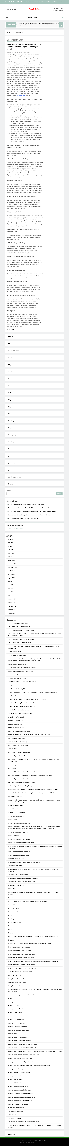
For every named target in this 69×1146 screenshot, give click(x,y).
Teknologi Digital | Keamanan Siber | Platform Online (22, 1044)
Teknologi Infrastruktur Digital (16, 1069)
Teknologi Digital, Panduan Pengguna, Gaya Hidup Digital (23, 1055)
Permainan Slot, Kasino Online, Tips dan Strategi (21, 881)
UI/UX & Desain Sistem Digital (16, 1111)
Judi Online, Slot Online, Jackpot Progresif (19, 731)
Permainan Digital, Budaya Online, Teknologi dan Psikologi (24, 862)
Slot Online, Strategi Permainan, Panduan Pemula (21, 964)
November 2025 (12, 567)
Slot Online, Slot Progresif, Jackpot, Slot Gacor (21, 957)
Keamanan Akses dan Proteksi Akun (18, 745)
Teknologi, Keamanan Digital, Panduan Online (20, 1093)
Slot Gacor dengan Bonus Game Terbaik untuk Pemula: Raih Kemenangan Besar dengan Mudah (24, 46)
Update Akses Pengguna (14, 1118)
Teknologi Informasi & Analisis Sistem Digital (20, 1058)
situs (9, 379)
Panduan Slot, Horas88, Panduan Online (19, 839)
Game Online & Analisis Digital (16, 689)
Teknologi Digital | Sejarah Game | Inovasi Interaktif (22, 1048)
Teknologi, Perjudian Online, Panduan (18, 1104)
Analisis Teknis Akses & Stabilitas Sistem (19, 642)
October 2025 (11, 571)
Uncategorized (12, 1115)
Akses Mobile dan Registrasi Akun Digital (19, 626)
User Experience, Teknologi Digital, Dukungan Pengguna (23, 1122)
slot (9, 414)
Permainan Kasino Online (15, 865)
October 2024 (11, 613)
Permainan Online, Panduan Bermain (18, 875)
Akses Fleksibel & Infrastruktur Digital (18, 623)
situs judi (10, 897)
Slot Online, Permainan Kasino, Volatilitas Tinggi (21, 954)
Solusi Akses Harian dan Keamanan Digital (20, 972)
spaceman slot (12, 456)
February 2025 (11, 599)
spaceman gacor (12, 463)
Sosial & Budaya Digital (14, 975)
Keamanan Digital (13, 749)
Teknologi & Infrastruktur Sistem (17, 1009)
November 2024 (12, 609)
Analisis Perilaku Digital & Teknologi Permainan (21, 630)
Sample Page (32, 17)
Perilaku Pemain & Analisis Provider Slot (19, 851)
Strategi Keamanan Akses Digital (17, 982)
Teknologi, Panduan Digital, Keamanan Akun (20, 1100)
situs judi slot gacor (13, 908)
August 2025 (11, 578)
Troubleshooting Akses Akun (16, 1107)
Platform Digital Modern (14, 889)
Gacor (12, 393)
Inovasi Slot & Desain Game (15, 720)
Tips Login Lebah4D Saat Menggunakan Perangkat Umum (24, 518)
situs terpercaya (12, 435)
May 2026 (10, 546)
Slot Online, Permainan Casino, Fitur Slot (19, 947)
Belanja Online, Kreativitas (15, 651)
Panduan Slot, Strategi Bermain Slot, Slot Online (21, 842)
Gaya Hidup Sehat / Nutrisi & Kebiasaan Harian (21, 713)
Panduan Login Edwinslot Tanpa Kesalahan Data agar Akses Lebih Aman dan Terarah (32, 511)
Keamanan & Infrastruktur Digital (17, 738)
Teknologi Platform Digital (15, 1079)
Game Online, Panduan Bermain (16, 696)
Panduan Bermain (12, 819)
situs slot (10, 358)
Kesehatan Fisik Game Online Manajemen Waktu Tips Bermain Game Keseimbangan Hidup (33, 789)
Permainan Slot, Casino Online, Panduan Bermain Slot (23, 878)
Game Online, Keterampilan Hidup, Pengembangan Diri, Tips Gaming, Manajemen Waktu (32, 692)
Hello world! (28, 529)
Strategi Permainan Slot (14, 986)
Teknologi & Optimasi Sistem (16, 1019)
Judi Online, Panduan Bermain (16, 727)
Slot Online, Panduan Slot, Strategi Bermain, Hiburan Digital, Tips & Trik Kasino (29, 943)
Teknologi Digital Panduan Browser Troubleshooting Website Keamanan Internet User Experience (35, 1051)
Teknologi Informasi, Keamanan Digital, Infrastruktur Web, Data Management (29, 1065)
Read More (10, 329)
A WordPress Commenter (15, 529)
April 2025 (10, 592)
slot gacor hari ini (13, 400)
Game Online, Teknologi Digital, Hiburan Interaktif (21, 703)
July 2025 (10, 581)
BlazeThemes (31, 1142)
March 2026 (11, 553)
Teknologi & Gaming (13, 1005)
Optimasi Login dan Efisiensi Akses (18, 812)
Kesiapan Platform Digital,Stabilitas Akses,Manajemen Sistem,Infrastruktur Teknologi (32, 793)
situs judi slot (11, 905)
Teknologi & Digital (13, 1002)
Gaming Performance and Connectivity (18, 710)
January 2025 (11, 602)
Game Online (11, 685)
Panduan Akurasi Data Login (15, 816)
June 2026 (10, 542)
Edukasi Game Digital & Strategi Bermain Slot (20, 671)
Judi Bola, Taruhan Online (15, 724)
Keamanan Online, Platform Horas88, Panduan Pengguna (23, 772)
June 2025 (10, 585)
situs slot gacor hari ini (14, 477)
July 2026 (10, 539)
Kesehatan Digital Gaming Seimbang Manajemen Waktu (23, 786)
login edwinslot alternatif (15, 796)
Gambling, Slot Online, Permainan (17, 678)
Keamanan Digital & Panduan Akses (18, 756)
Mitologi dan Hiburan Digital (15, 805)
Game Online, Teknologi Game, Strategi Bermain (21, 706)
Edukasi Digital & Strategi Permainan (18, 664)
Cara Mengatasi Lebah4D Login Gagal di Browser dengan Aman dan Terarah (42, 2)
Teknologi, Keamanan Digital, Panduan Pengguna (21, 1097)
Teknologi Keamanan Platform (16, 1076)
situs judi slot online (13, 912)
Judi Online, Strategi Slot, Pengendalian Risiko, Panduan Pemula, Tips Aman (29, 734)
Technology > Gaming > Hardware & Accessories (21, 995)
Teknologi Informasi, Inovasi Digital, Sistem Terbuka (22, 1062)
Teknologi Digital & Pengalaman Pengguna (19, 1040)
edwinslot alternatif (13, 675)
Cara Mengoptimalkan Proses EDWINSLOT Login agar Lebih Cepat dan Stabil (34, 24)
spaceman (10, 470)
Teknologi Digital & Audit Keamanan (18, 1037)
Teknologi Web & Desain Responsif (17, 1083)
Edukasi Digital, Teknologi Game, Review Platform (22, 667)
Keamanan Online (12, 768)
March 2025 (11, 595)
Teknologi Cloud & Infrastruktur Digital (18, 1030)
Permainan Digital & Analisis (16, 858)
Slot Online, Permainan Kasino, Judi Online (19, 950)
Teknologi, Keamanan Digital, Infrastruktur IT (20, 1090)
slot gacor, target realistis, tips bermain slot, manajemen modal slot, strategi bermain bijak (33, 936)
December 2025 (12, 564)
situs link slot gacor (13, 351)
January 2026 (11, 560)
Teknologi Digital (12, 1033)
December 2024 (12, 606)
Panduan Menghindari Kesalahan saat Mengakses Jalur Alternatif (26, 504)
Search (8, 490)
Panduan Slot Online (13, 835)
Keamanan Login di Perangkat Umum (18, 765)
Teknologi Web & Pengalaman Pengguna (19, 1086)
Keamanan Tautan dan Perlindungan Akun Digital (21, 782)
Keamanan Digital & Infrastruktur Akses (19, 752)
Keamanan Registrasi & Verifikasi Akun (18, 779)
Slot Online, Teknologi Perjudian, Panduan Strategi (22, 968)
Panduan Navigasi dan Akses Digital (18, 832)
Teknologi (10, 998)
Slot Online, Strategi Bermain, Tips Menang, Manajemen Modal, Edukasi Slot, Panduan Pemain (34, 961)
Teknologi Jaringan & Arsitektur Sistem (19, 1072)
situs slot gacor (21, 95)
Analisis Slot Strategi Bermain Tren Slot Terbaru (21, 639)
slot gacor (10, 407)
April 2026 (10, 549)
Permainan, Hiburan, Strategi (16, 885)
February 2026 (11, 557)
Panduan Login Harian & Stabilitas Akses (19, 823)
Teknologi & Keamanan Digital (16, 1012)
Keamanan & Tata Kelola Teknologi (17, 742)
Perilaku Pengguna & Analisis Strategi (18, 855)
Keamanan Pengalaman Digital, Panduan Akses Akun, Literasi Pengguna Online (30, 775)
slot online (11, 940)
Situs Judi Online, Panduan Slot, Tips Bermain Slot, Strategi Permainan (27, 901)
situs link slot (11, 386)
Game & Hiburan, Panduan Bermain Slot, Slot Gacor (22, 682)
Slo (9, 393)
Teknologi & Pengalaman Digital (16, 1023)
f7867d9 (10, 52)
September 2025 (12, 574)
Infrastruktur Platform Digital (16, 717)
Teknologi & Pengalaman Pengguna (17, 1026)
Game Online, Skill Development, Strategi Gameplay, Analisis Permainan (28, 699)
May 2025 (10, 588)
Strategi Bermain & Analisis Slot (17, 979)
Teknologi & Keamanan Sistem (16, 1016)
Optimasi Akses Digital (14, 809)
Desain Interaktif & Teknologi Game (18, 655)
